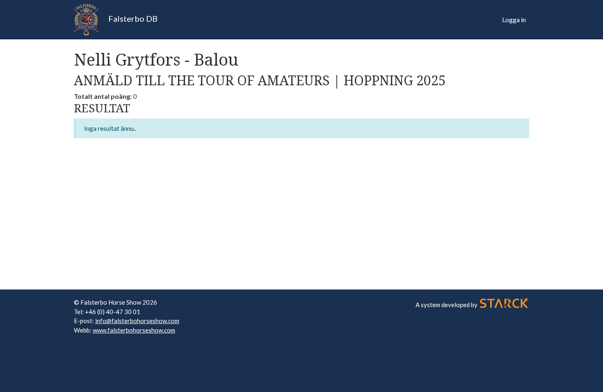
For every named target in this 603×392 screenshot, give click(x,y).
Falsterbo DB (132, 18)
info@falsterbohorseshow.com (137, 320)
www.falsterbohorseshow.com (134, 330)
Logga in (514, 19)
